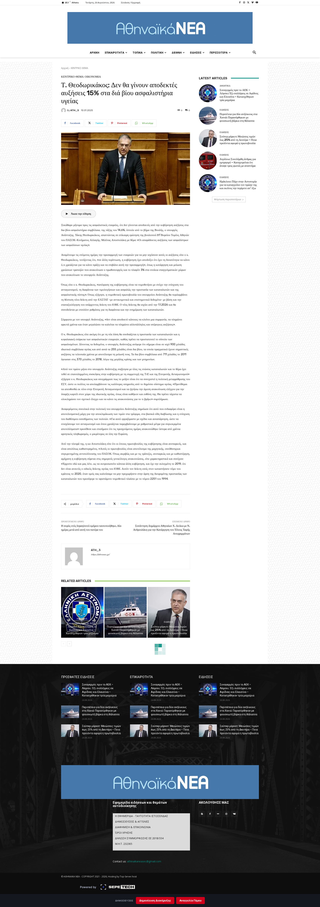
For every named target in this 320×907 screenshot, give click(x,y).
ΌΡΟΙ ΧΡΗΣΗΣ (124, 832)
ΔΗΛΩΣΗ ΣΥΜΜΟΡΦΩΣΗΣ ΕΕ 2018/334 (139, 838)
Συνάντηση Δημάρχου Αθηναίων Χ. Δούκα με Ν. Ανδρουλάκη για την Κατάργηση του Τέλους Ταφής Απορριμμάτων (161, 529)
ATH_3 (74, 110)
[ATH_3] (64, 110)
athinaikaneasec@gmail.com (144, 861)
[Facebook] (240, 3)
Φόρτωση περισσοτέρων (227, 199)
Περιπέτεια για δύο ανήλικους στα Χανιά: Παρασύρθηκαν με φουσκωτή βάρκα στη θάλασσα (125, 630)
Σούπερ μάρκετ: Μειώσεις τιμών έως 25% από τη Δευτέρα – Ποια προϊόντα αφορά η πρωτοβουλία (168, 630)
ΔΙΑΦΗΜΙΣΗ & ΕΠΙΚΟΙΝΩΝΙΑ (133, 827)
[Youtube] (257, 3)
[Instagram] (244, 3)
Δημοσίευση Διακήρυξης (155, 900)
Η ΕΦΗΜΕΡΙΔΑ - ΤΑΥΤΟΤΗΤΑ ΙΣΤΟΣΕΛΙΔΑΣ (141, 816)
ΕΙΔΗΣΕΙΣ (125, 622)
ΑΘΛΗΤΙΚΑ (81, 619)
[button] (254, 52)
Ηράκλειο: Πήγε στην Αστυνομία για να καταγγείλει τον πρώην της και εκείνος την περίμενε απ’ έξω (238, 185)
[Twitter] (248, 3)
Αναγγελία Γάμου (190, 900)
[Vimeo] (252, 3)
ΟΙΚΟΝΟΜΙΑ (93, 76)
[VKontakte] (234, 814)
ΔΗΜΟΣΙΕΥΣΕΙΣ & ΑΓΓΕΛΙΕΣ (132, 821)
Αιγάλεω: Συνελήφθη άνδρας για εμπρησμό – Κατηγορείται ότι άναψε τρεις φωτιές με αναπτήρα (238, 162)
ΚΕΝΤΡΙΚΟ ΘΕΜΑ (79, 68)
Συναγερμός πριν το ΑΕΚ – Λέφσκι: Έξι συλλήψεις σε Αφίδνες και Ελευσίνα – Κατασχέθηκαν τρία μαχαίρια (82, 628)
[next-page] (69, 643)
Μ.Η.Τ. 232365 (123, 844)
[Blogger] (202, 814)
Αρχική (65, 68)
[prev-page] (63, 643)
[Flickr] (218, 814)
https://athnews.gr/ (100, 555)
